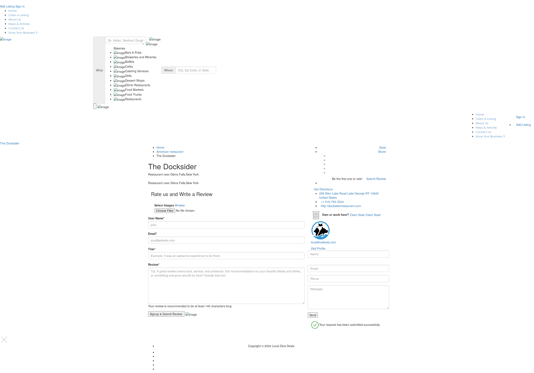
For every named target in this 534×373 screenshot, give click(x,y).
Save (382, 147)
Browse (180, 205)
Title (151, 249)
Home (12, 11)
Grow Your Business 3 (23, 32)
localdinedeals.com (323, 242)
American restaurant (169, 151)
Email (152, 233)
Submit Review (375, 179)
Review (153, 264)
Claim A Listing (18, 15)
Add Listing (7, 6)
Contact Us (16, 28)
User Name (156, 218)
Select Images (164, 205)
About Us (14, 19)
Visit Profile (318, 248)
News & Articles (19, 24)
